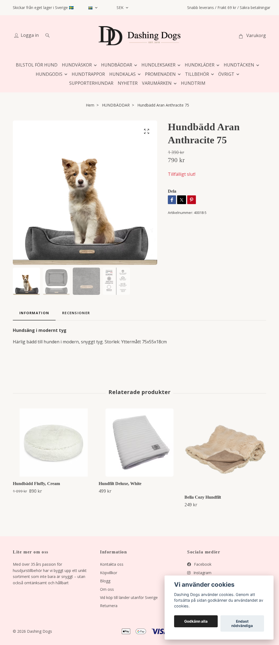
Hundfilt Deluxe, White (120, 483)
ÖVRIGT (226, 74)
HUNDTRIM (193, 83)
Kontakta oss (111, 564)
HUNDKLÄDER (199, 65)
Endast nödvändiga (242, 623)
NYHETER (128, 83)
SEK (121, 7)
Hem (90, 105)
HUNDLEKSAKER (158, 65)
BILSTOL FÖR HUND (36, 65)
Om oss (107, 589)
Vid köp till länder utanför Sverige (129, 597)
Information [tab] (34, 312)
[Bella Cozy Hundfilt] (225, 449)
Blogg (105, 580)
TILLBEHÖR (197, 74)
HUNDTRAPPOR (88, 74)
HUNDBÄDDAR (116, 65)
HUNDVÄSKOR (77, 65)
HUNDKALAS (122, 74)
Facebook (202, 564)
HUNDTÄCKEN (239, 65)
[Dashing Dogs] (139, 36)
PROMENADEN (160, 74)
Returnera (108, 605)
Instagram (201, 572)
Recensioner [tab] (76, 312)
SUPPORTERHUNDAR (91, 83)
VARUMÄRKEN (157, 83)
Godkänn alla (196, 621)
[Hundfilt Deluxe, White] (139, 442)
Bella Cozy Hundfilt (202, 497)
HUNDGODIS (49, 74)
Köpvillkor (108, 572)
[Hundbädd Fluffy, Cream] (54, 442)
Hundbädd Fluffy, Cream (36, 483)
